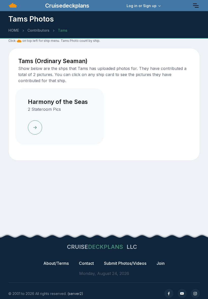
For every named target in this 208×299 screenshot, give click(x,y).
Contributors (38, 30)
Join (161, 263)
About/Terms (56, 263)
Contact (86, 263)
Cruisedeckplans (66, 5)
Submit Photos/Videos (125, 263)
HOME (13, 30)
